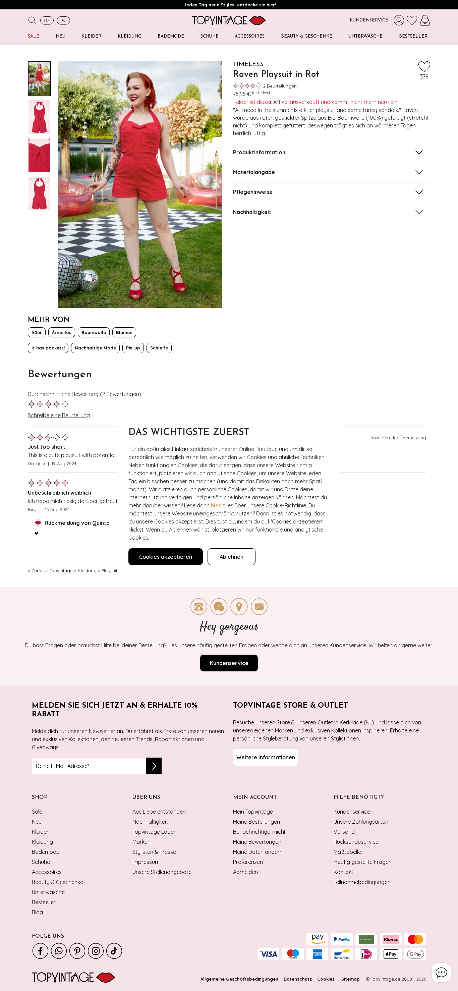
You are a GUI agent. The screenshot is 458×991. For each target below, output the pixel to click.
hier (216, 505)
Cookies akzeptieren (165, 556)
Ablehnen (231, 556)
